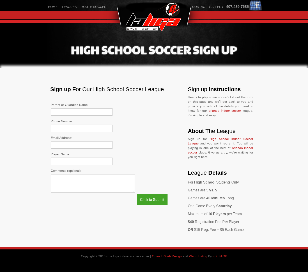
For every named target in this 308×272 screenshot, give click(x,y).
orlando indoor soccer (225, 110)
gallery (216, 7)
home (52, 7)
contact (199, 7)
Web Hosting (198, 256)
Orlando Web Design (167, 256)
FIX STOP (220, 256)
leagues (69, 7)
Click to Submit (152, 200)
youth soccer (93, 7)
